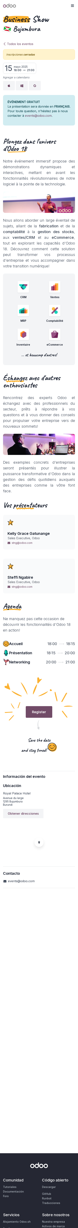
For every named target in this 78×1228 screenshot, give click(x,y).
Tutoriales (9, 1187)
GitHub (46, 1193)
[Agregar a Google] (35, 85)
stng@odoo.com (22, 542)
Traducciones (51, 1203)
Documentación (13, 1191)
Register (39, 712)
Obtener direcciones (23, 813)
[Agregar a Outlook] (22, 85)
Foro (6, 1196)
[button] (72, 5)
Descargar (49, 1187)
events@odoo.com (38, 115)
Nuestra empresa (53, 1221)
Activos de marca (53, 1226)
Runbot (46, 1198)
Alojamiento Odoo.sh (17, 1221)
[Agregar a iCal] (9, 85)
